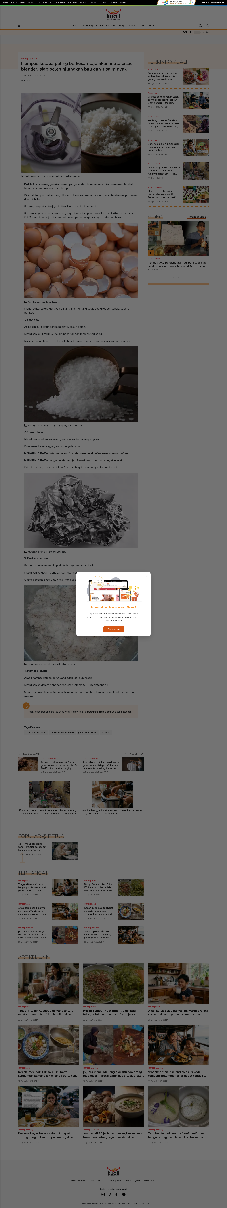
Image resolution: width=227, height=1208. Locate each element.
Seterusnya (114, 629)
